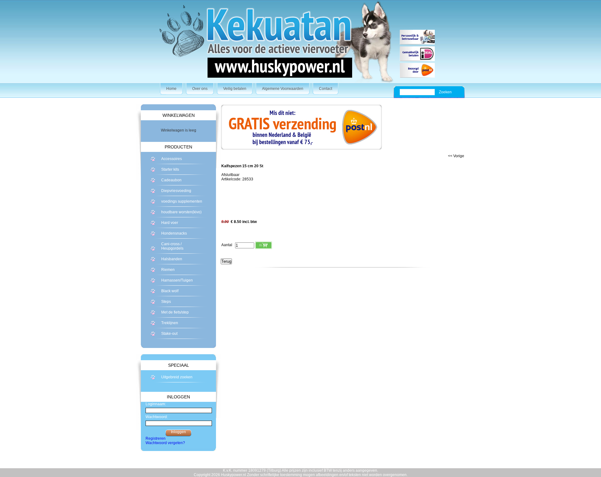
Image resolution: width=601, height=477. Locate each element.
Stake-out (169, 333)
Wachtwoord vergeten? (165, 443)
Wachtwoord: (157, 417)
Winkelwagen (178, 115)
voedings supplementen (181, 201)
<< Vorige (456, 156)
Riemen (168, 269)
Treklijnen (169, 323)
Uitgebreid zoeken (177, 377)
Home (171, 88)
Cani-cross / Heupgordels (172, 246)
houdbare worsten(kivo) (181, 212)
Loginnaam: (156, 404)
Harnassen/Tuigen (177, 280)
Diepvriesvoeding (176, 191)
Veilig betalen (234, 88)
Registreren (156, 438)
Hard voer (169, 222)
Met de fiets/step (175, 312)
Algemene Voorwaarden (282, 88)
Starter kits (170, 169)
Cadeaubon (171, 180)
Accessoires (171, 159)
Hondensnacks (174, 233)
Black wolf (169, 291)
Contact (325, 88)
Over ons (200, 88)
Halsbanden (171, 259)
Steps (166, 301)
